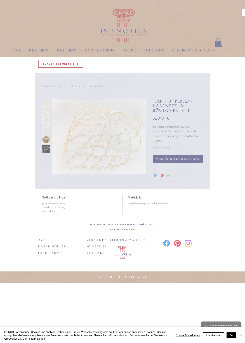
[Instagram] (188, 243)
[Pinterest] (177, 243)
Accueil (46, 86)
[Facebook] (166, 243)
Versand (128, 229)
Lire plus (157, 140)
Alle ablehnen (213, 335)
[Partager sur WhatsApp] (169, 175)
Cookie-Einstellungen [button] (188, 335)
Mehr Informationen (33, 338)
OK (231, 335)
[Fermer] (241, 335)
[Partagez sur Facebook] (155, 175)
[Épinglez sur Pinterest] (162, 175)
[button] (218, 42)
